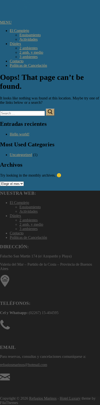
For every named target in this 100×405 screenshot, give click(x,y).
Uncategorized (21, 155)
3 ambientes (28, 57)
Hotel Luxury (70, 398)
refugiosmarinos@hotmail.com (23, 365)
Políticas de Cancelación (28, 65)
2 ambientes (28, 48)
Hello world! (19, 134)
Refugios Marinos (43, 398)
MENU (6, 22)
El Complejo (19, 31)
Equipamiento (30, 35)
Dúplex (15, 44)
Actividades (28, 39)
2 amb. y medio (31, 52)
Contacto (17, 61)
